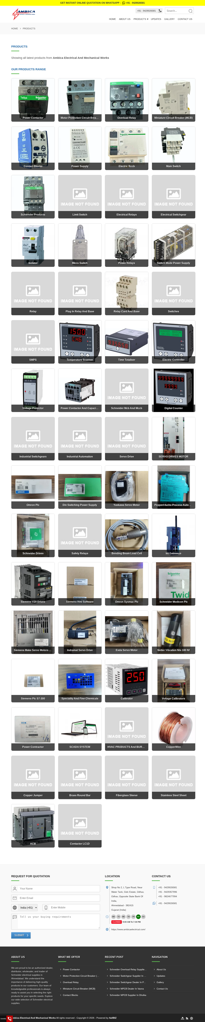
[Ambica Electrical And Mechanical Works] (59, 14)
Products (140, 19)
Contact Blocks (70, 995)
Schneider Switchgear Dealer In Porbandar (128, 982)
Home (112, 19)
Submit (19, 935)
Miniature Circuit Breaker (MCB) (79, 988)
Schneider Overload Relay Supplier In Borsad (128, 969)
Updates (156, 19)
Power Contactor (71, 969)
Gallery (169, 19)
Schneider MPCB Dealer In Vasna (127, 988)
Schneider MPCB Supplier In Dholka (128, 995)
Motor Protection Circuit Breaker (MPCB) (81, 976)
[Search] (190, 11)
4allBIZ (113, 1018)
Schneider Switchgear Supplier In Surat (128, 976)
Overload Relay (71, 982)
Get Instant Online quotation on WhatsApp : (102, 2)
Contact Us (185, 19)
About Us (124, 19)
